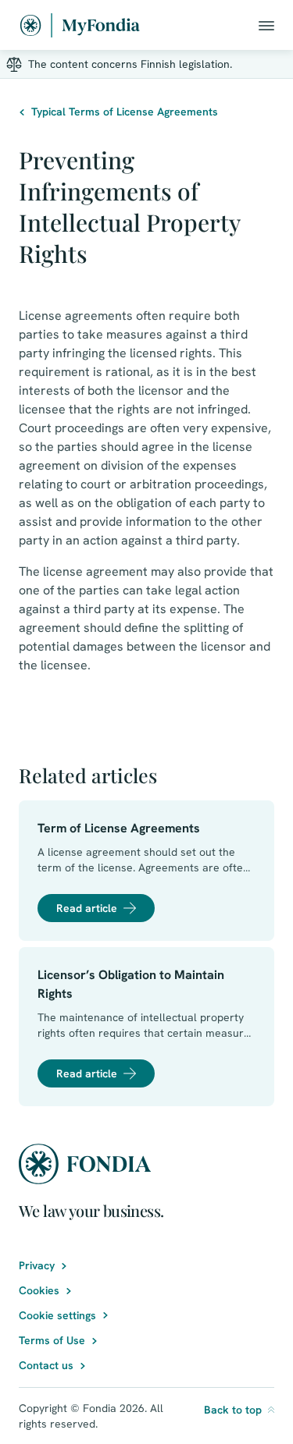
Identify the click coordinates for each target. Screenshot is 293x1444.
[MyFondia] (80, 25)
